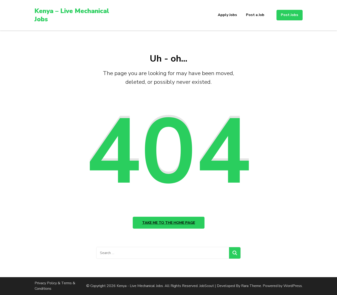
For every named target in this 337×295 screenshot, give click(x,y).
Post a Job (255, 14)
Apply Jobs (227, 14)
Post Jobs (289, 14)
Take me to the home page (168, 222)
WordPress (292, 285)
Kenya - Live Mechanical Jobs (140, 285)
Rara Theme (251, 285)
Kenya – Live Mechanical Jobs (71, 15)
